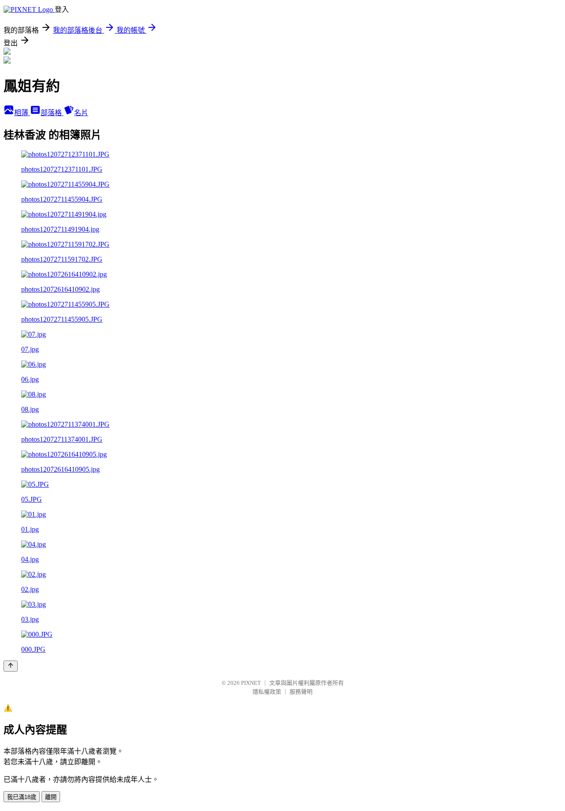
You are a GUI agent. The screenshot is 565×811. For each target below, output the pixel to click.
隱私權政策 (266, 691)
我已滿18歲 (21, 797)
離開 (50, 797)
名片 (81, 112)
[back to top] (11, 666)
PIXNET (251, 683)
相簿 (22, 112)
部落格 (52, 112)
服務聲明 (301, 691)
